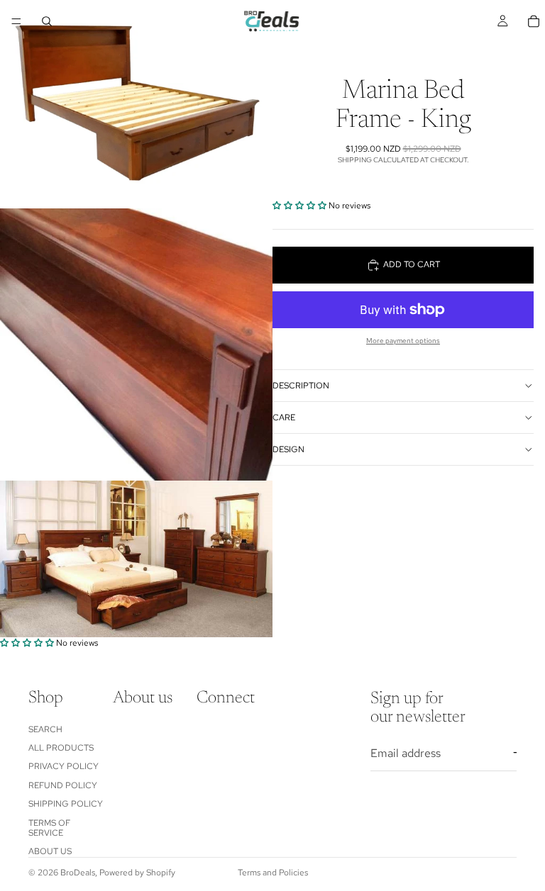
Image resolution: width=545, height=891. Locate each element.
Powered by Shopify (137, 872)
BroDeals (77, 872)
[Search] (46, 21)
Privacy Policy (63, 766)
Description (300, 385)
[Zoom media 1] (136, 104)
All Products (61, 747)
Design (288, 449)
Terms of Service (49, 828)
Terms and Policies (273, 872)
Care (283, 417)
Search (45, 729)
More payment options (403, 340)
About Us (50, 851)
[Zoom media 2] (136, 344)
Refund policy (62, 785)
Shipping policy (65, 803)
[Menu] (16, 21)
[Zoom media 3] (136, 559)
